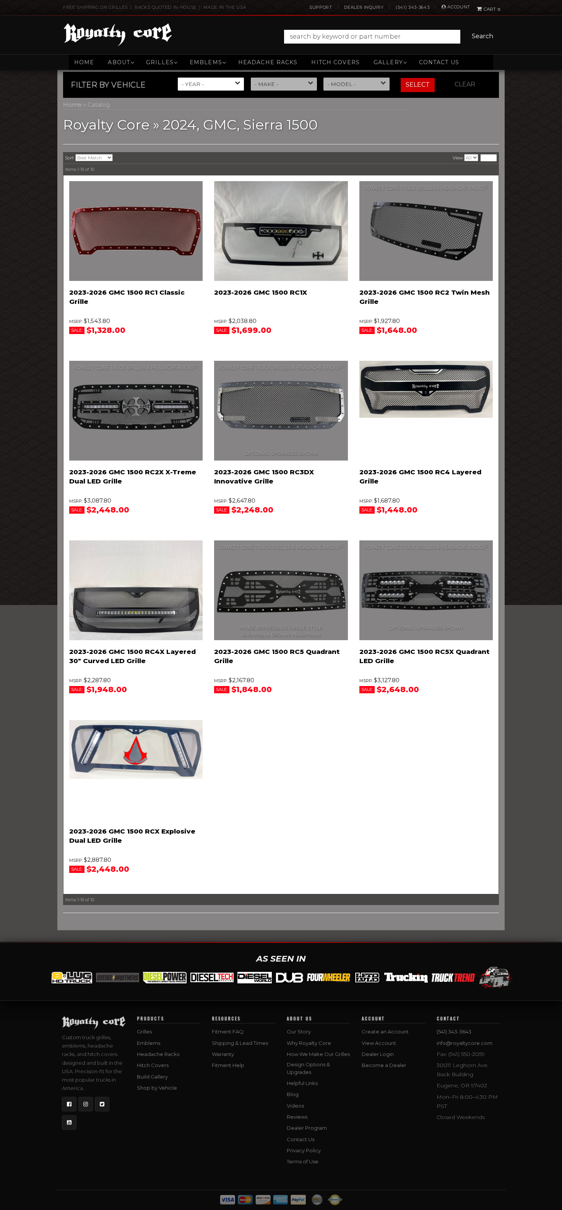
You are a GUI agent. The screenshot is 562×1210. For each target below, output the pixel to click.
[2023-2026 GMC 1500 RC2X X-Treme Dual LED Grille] (136, 411)
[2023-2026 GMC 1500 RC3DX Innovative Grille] (281, 411)
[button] (390, 37)
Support (320, 7)
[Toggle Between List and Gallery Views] (488, 158)
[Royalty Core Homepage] (118, 34)
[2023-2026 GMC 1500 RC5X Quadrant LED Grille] (426, 590)
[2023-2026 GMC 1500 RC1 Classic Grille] (136, 231)
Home (84, 62)
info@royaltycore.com (464, 1043)
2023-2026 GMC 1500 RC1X (260, 292)
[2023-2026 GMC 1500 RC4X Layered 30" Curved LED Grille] (136, 590)
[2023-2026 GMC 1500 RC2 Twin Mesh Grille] (426, 231)
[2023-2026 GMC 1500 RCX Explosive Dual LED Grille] (136, 749)
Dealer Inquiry (363, 7)
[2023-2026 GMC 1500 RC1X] (281, 231)
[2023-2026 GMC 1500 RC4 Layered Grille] (426, 389)
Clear (465, 84)
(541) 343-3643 (412, 7)
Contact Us (439, 62)
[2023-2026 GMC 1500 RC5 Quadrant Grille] (281, 590)
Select (418, 84)
